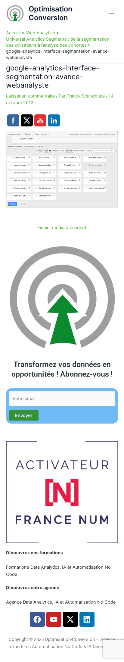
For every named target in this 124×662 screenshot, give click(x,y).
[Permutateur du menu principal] (111, 13)
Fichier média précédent (61, 227)
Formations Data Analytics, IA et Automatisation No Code (58, 570)
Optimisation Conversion (50, 13)
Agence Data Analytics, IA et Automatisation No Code (61, 602)
